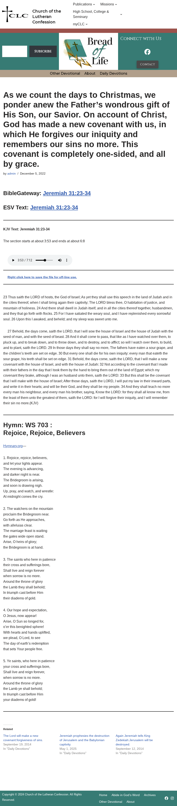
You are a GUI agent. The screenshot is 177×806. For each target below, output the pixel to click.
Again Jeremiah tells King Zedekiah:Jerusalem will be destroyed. (134, 740)
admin (11, 173)
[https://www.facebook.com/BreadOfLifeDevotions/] (147, 53)
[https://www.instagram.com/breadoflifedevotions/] (172, 798)
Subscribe (43, 51)
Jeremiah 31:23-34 (67, 193)
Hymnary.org (13, 446)
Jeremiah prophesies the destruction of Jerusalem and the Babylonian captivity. (84, 740)
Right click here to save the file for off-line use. (42, 277)
